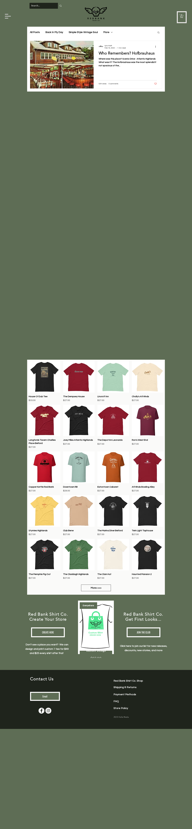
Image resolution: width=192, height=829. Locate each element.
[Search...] (60, 6)
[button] (8, 16)
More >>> (96, 588)
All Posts (35, 32)
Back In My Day (54, 32)
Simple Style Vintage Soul (83, 32)
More (106, 32)
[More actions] (156, 46)
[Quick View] (44, 377)
